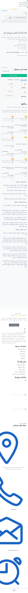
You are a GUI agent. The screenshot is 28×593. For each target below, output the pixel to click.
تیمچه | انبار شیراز (18, 131)
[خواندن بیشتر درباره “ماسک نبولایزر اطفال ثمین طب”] (25, 141)
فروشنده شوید (14, 9)
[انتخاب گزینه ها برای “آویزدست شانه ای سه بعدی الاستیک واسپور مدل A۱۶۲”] (12, 124)
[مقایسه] (3, 63)
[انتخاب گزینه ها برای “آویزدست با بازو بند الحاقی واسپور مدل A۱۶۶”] (25, 165)
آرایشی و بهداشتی (21, 20)
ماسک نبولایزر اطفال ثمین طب (21, 143)
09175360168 (4, 10)
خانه (26, 20)
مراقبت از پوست (13, 20)
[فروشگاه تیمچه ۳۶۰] (23, 14)
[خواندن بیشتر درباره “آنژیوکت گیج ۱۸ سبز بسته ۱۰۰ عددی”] (12, 143)
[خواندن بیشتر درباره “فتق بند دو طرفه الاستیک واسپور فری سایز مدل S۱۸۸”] (12, 165)
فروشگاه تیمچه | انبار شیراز (12, 52)
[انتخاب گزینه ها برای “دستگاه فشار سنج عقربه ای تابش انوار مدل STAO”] (25, 122)
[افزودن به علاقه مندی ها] (3, 60)
